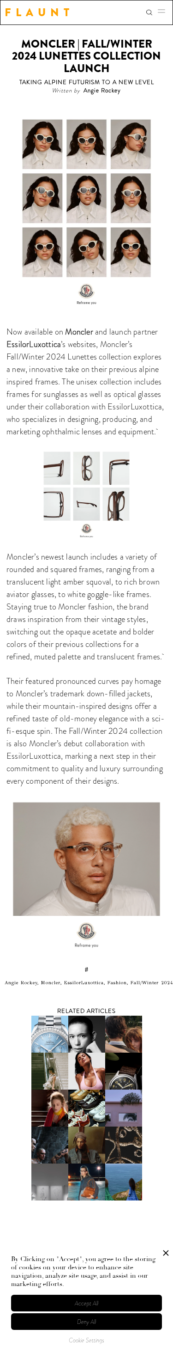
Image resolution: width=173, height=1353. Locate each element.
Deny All (86, 1321)
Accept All (86, 1303)
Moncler (79, 332)
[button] (164, 12)
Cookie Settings (86, 1340)
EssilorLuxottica (33, 344)
